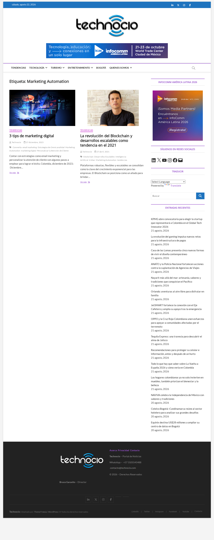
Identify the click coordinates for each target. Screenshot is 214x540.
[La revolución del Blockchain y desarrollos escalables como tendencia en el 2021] (113, 108)
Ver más (20, 173)
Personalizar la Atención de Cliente (53, 150)
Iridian (92, 160)
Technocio (16, 142)
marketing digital (28, 150)
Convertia (17, 147)
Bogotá (101, 67)
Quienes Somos (119, 67)
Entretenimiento (79, 67)
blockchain (88, 156)
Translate (176, 185)
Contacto (135, 450)
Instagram (159, 511)
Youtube (185, 511)
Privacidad (123, 450)
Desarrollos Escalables (104, 156)
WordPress (53, 512)
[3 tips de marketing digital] (42, 108)
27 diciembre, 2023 (35, 142)
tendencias (122, 160)
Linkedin (135, 511)
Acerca (113, 450)
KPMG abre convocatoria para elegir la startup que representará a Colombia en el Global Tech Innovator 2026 (176, 222)
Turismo (56, 67)
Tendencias (18, 67)
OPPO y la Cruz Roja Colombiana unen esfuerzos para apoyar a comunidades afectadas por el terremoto (177, 322)
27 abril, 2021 (102, 151)
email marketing (30, 147)
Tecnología (36, 67)
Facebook (173, 511)
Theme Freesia (40, 512)
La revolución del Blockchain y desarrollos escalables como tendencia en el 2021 (106, 140)
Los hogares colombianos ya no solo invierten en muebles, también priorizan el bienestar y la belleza (177, 381)
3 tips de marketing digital (31, 135)
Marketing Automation (106, 160)
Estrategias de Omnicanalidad (51, 147)
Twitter (147, 511)
